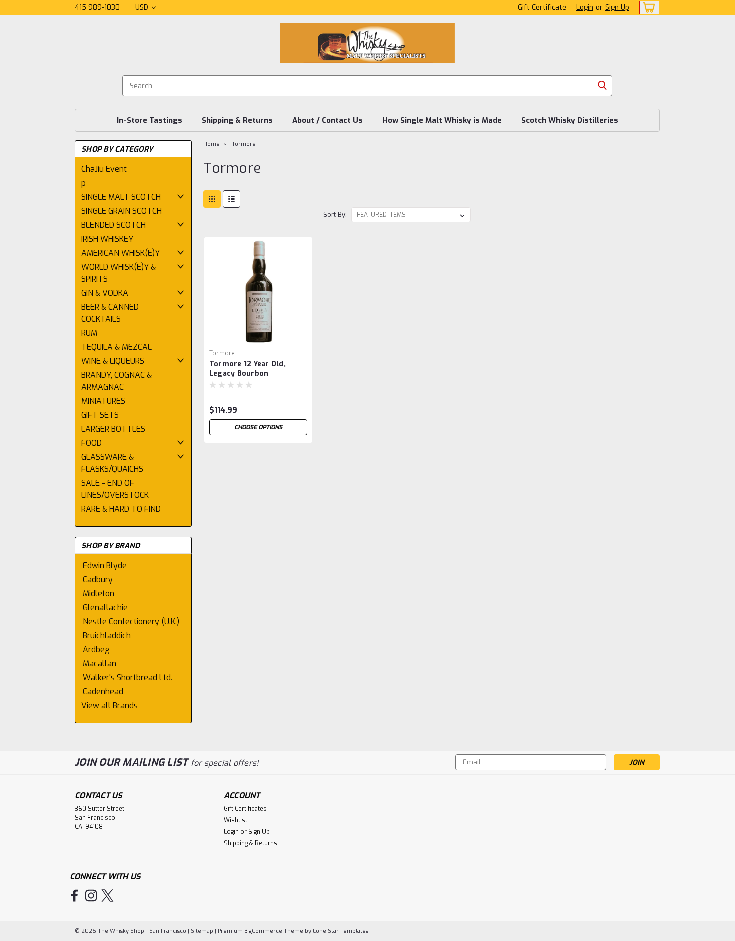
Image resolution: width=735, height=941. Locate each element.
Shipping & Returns (237, 120)
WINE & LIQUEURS (113, 361)
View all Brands (110, 705)
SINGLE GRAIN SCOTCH (122, 211)
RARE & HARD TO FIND (121, 509)
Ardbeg (96, 649)
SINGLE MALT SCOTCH (121, 197)
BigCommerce (263, 931)
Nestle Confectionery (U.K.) (131, 621)
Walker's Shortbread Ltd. (127, 677)
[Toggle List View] (231, 199)
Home (212, 144)
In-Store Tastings (149, 120)
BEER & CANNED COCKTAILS (110, 313)
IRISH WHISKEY (108, 239)
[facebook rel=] (74, 895)
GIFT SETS (100, 415)
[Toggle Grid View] (212, 199)
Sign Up (618, 7)
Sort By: (335, 214)
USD (143, 7)
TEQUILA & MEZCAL (117, 347)
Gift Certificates (245, 809)
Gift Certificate (542, 7)
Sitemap (202, 931)
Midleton (98, 593)
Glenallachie (105, 607)
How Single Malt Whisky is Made (442, 120)
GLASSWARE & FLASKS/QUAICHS (113, 463)
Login (585, 7)
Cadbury (98, 579)
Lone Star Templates (340, 931)
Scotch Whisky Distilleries (570, 120)
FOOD (92, 443)
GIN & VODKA (105, 293)
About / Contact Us (327, 120)
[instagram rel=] (91, 895)
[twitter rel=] (108, 895)
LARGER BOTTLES (114, 429)
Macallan (99, 663)
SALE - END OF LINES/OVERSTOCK (115, 489)
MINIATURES (104, 401)
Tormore (244, 144)
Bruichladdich (107, 635)
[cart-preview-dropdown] (647, 7)
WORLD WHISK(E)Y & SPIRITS (119, 273)
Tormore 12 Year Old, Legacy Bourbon (248, 368)
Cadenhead (103, 691)
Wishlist (236, 820)
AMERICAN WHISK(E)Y (121, 253)
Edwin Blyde (105, 565)
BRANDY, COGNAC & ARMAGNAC (117, 381)
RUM (90, 333)
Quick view (259, 337)
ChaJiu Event (104, 169)
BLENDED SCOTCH (114, 225)
